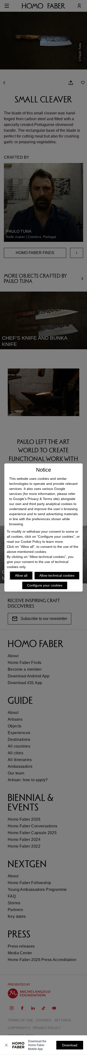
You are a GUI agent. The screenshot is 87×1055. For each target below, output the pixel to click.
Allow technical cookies (56, 575)
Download (69, 1045)
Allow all (21, 575)
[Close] (6, 1045)
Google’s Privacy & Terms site (35, 499)
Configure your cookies (44, 585)
